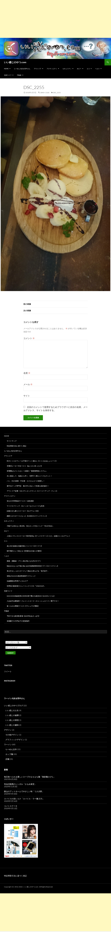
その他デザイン (12, 735)
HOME (6, 68)
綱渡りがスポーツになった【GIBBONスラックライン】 (27, 516)
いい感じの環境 (12, 720)
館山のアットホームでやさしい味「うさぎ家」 (24, 791)
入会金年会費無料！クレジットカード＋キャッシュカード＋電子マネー (33, 601)
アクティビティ (52, 68)
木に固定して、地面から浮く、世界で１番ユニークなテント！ (29, 476)
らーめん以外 (11, 749)
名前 (26, 373)
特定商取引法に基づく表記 (16, 446)
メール (27, 384)
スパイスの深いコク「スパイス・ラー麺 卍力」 (24, 798)
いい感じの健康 (12, 715)
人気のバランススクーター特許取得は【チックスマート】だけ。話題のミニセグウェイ (38, 536)
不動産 (19, 75)
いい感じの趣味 (12, 725)
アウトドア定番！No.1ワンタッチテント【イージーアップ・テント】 (32, 491)
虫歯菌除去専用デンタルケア (17, 581)
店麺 (7, 759)
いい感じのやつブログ (13, 705)
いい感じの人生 (12, 710)
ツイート (8, 671)
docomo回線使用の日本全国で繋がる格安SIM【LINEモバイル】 (31, 596)
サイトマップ (12, 441)
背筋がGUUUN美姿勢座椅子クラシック (21, 576)
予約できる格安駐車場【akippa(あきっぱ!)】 (23, 616)
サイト (26, 395)
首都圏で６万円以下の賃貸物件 (18, 621)
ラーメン (8, 744)
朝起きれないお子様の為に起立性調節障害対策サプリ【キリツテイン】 (33, 566)
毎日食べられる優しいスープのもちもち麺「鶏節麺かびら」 (29, 777)
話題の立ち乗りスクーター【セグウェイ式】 (23, 511)
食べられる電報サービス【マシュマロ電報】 (23, 606)
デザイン (8, 730)
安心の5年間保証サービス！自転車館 (20, 501)
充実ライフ (8, 75)
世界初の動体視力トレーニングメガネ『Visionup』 (26, 586)
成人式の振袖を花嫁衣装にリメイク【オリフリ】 (25, 546)
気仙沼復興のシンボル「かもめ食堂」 (20, 784)
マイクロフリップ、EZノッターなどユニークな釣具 (25, 506)
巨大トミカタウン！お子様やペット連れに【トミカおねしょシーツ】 (32, 461)
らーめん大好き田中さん (22, 68)
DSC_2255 (57, 93)
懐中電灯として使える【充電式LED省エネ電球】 (24, 551)
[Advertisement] (55, 19)
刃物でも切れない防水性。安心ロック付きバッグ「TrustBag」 (30, 526)
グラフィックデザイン (14, 739)
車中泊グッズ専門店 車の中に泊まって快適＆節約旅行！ (28, 486)
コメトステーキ (10, 806)
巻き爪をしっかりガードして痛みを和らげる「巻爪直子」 (28, 571)
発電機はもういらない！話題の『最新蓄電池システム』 (27, 471)
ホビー (79, 68)
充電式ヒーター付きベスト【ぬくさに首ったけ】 (25, 466)
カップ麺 (9, 754)
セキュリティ (67, 68)
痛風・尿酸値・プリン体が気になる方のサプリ (24, 561)
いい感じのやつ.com (15, 62)
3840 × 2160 (44, 93)
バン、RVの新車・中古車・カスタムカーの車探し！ (26, 481)
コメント (29, 338)
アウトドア (37, 68)
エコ (88, 68)
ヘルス (97, 68)
